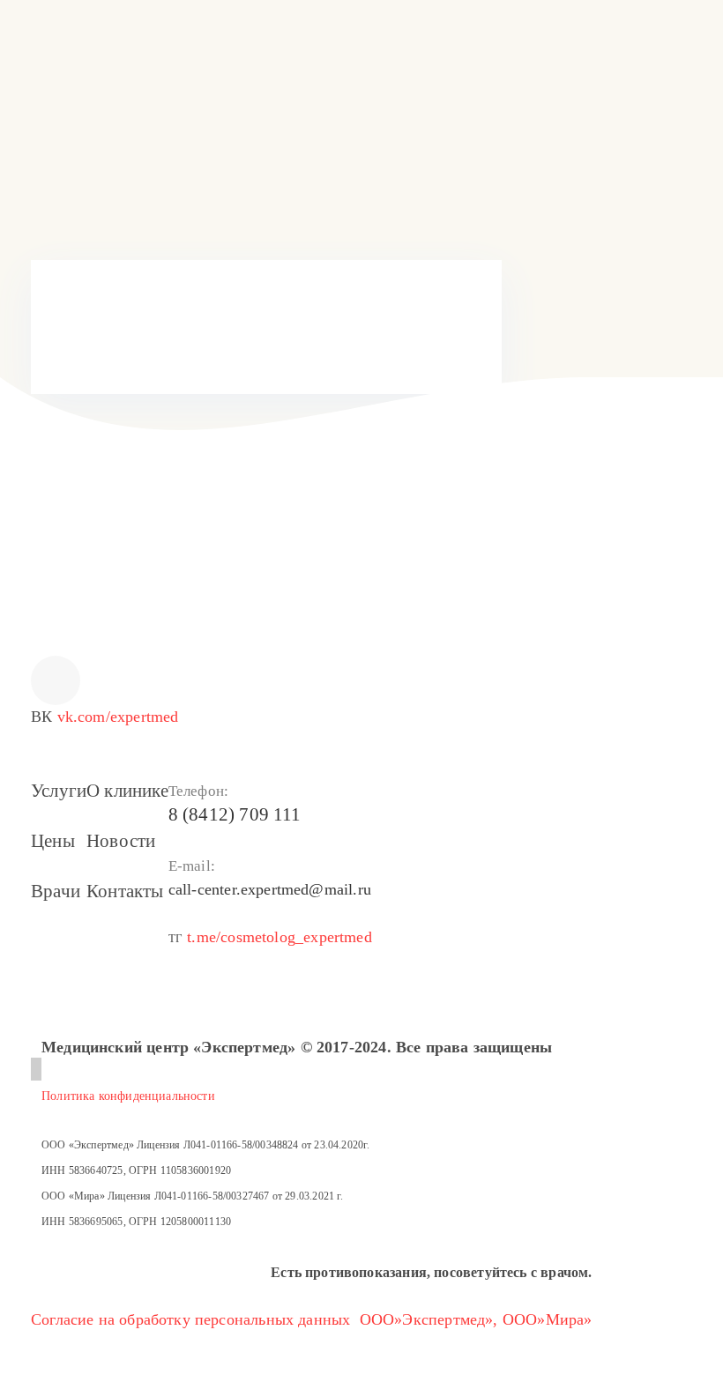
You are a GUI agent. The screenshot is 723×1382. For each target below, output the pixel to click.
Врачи (55, 891)
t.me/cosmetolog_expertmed (279, 937)
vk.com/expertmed (118, 716)
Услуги (58, 790)
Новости (120, 840)
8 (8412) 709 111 (392, 332)
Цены (53, 840)
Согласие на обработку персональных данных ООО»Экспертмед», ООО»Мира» (311, 1319)
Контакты (124, 891)
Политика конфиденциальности (128, 1096)
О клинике (127, 790)
